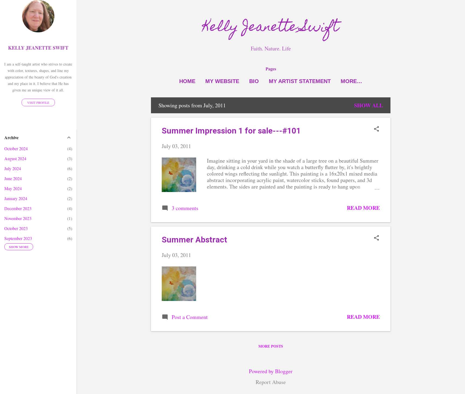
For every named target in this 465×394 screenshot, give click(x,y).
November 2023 (17, 218)
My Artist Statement (300, 81)
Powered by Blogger (271, 371)
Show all (368, 105)
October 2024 (16, 148)
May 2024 (13, 188)
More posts (270, 346)
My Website (222, 81)
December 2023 (17, 208)
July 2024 (12, 168)
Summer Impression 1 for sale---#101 (231, 130)
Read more (363, 208)
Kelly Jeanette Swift (271, 28)
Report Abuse (271, 382)
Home (187, 81)
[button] (376, 129)
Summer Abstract (194, 239)
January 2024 (15, 198)
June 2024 (13, 178)
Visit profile (38, 102)
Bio (254, 81)
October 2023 (16, 228)
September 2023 (18, 238)
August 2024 (15, 158)
